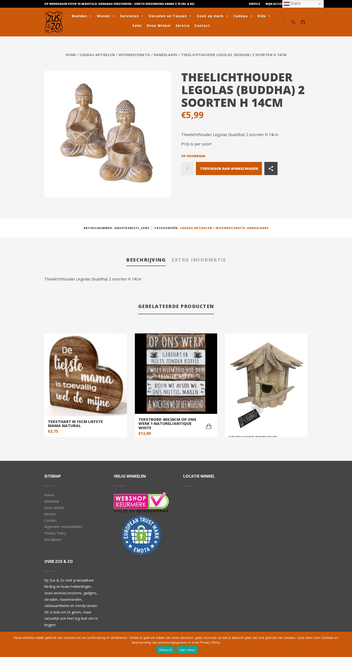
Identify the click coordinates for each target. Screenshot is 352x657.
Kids (262, 16)
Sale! (137, 25)
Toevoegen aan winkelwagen (229, 168)
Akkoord (165, 650)
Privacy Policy (55, 533)
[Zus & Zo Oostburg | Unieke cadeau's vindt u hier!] (53, 22)
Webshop (51, 501)
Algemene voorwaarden (63, 526)
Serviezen (129, 16)
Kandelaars (165, 54)
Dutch (295, 3)
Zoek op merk (210, 16)
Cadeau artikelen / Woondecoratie (115, 54)
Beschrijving (146, 260)
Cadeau (240, 16)
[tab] (146, 260)
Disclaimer (52, 539)
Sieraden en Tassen (168, 16)
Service (254, 4)
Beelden (79, 16)
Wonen (103, 16)
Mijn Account (277, 4)
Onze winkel (53, 507)
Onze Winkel (159, 25)
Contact (202, 25)
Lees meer (187, 650)
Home (71, 54)
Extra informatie (198, 260)
